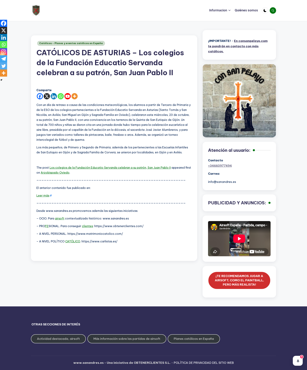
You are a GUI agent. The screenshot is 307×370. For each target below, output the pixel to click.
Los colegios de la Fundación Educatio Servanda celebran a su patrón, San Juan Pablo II (110, 167)
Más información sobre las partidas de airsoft (126, 339)
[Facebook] (40, 96)
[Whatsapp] (61, 96)
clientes (87, 226)
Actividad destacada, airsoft (58, 339)
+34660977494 (220, 166)
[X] (47, 96)
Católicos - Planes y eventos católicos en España (71, 43)
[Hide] (1, 80)
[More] (74, 96)
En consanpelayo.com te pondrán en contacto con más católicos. (238, 46)
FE (47, 226)
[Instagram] (3, 51)
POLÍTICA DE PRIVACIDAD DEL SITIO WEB (204, 363)
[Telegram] (3, 58)
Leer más (42, 195)
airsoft (59, 218)
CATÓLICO (72, 241)
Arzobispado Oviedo (55, 172)
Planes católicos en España (194, 339)
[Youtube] (67, 96)
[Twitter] (3, 65)
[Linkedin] (54, 96)
